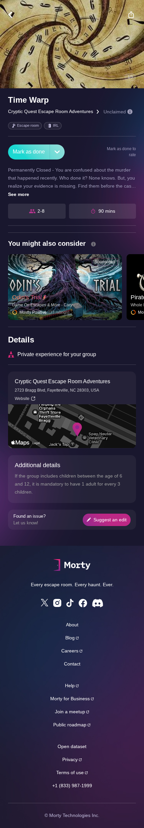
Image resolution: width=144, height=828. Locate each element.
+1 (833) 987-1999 (72, 785)
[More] (57, 152)
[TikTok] (70, 603)
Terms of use (70, 772)
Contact (72, 663)
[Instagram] (57, 603)
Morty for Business (70, 698)
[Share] (131, 15)
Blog (70, 637)
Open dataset (72, 746)
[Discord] (97, 603)
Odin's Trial (27, 297)
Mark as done (29, 151)
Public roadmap (69, 724)
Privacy (70, 759)
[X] (44, 602)
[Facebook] (83, 603)
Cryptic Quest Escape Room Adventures (50, 111)
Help (70, 685)
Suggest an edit (110, 519)
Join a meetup (70, 711)
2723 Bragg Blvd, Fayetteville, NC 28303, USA (57, 390)
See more (18, 194)
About (72, 624)
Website (22, 398)
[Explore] (13, 14)
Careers (69, 650)
